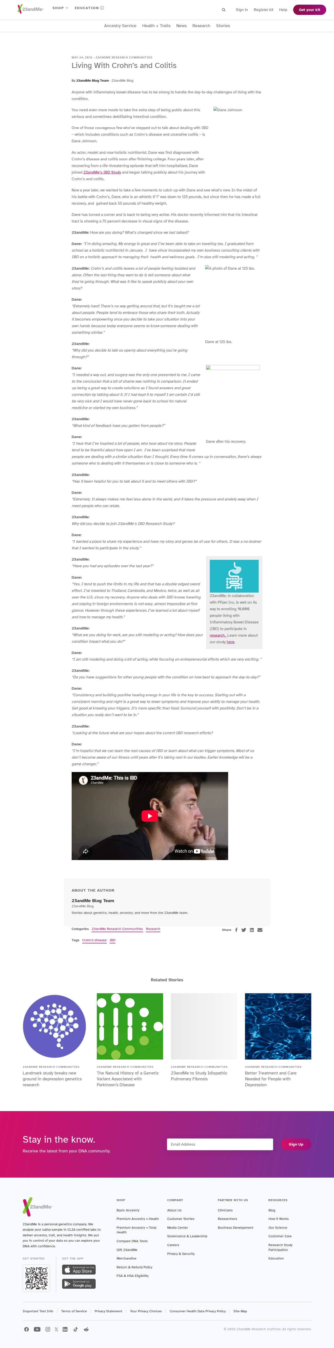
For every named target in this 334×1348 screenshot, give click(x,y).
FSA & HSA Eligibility (133, 1276)
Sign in (242, 9)
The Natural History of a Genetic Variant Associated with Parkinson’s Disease (128, 1078)
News (181, 25)
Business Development (235, 1228)
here (230, 642)
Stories (223, 25)
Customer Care (280, 1236)
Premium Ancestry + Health (138, 1219)
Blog (271, 1210)
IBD (112, 940)
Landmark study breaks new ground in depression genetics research (52, 1078)
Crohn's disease (94, 940)
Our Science (277, 1228)
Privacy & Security (181, 1254)
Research (201, 25)
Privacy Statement (108, 1311)
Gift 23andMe (127, 1250)
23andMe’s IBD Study (102, 172)
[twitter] (243, 930)
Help (283, 9)
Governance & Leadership (187, 1236)
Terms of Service (74, 1311)
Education (87, 8)
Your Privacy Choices (146, 1311)
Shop (58, 8)
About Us (174, 1210)
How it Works (278, 1219)
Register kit (263, 9)
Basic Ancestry (128, 1210)
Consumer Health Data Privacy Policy (198, 1311)
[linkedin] (252, 930)
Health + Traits (156, 25)
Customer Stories (180, 1219)
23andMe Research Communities (117, 929)
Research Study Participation (280, 1247)
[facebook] (236, 930)
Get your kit (309, 10)
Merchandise (126, 1258)
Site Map (240, 1311)
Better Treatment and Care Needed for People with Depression (271, 1078)
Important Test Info (38, 1311)
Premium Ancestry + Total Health (136, 1230)
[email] (259, 930)
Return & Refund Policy (134, 1267)
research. (218, 635)
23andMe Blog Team (92, 80)
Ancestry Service (120, 25)
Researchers (227, 1219)
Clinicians (225, 1210)
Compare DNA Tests (132, 1241)
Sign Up (296, 1144)
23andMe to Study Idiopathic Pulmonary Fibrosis (199, 1076)
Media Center (177, 1228)
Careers (173, 1245)
